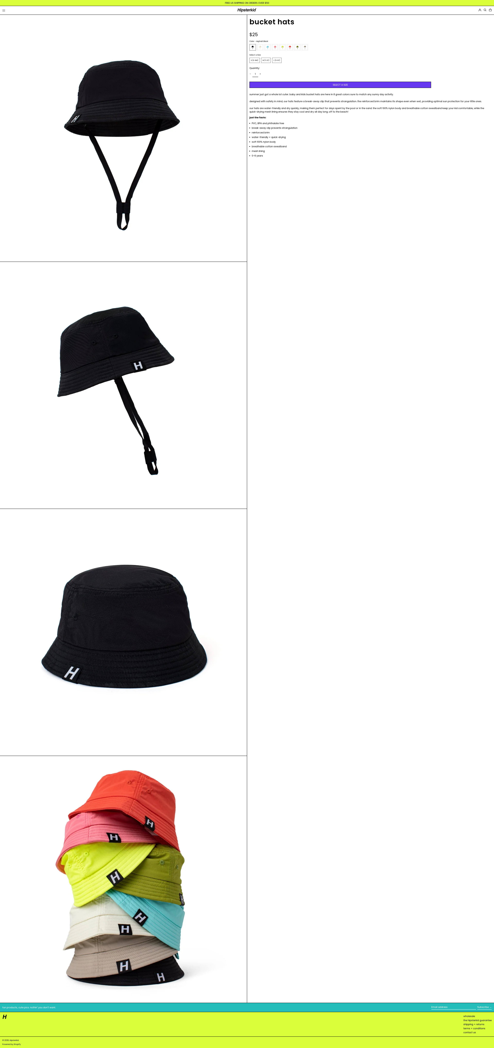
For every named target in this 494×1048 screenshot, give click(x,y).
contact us (469, 1032)
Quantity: (254, 68)
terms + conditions (474, 1028)
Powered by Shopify (11, 1044)
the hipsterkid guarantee (477, 1020)
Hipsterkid (14, 1040)
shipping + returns (473, 1024)
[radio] (252, 47)
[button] (485, 10)
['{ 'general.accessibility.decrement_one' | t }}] (250, 74)
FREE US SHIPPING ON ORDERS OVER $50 (247, 3)
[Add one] (260, 74)
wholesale (469, 1016)
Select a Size (255, 54)
